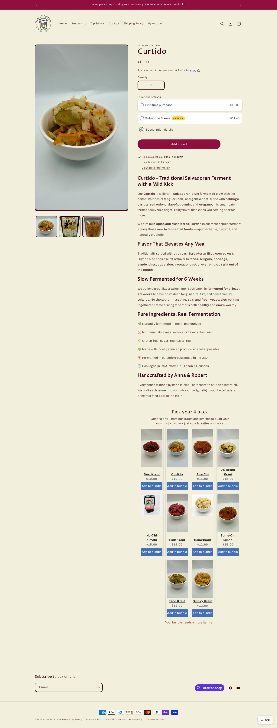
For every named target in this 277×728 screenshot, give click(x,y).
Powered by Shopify (72, 719)
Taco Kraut (177, 601)
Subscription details (159, 129)
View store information (156, 167)
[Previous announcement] (36, 4)
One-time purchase (158, 105)
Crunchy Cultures (52, 719)
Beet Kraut (152, 474)
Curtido (177, 474)
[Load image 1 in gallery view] (46, 226)
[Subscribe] (98, 687)
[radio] (142, 105)
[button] (78, 24)
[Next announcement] (241, 4)
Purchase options (149, 97)
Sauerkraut (202, 540)
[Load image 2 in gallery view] (69, 226)
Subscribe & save (164, 118)
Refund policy (135, 719)
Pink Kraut (177, 540)
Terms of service (155, 719)
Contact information (115, 719)
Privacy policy (93, 719)
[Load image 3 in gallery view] (93, 226)
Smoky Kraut (203, 601)
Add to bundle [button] (152, 486)
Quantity (142, 77)
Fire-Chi (203, 474)
